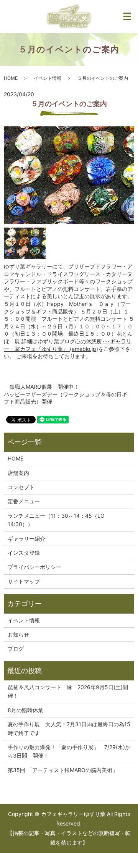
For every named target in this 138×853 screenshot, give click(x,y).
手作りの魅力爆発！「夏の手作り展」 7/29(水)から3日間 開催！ (69, 751)
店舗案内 (18, 473)
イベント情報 (47, 78)
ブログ (16, 648)
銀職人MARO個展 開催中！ (44, 386)
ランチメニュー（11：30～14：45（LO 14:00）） (56, 519)
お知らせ (18, 634)
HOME (11, 78)
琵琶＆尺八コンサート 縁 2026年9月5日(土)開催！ (68, 691)
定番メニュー (24, 501)
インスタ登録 (24, 552)
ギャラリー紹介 (26, 538)
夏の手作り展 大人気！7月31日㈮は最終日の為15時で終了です (69, 728)
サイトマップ (24, 581)
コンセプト (21, 487)
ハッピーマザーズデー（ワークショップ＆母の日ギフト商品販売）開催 (65, 398)
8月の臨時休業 (25, 710)
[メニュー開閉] (127, 16)
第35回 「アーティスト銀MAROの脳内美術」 (63, 770)
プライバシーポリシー (34, 567)
